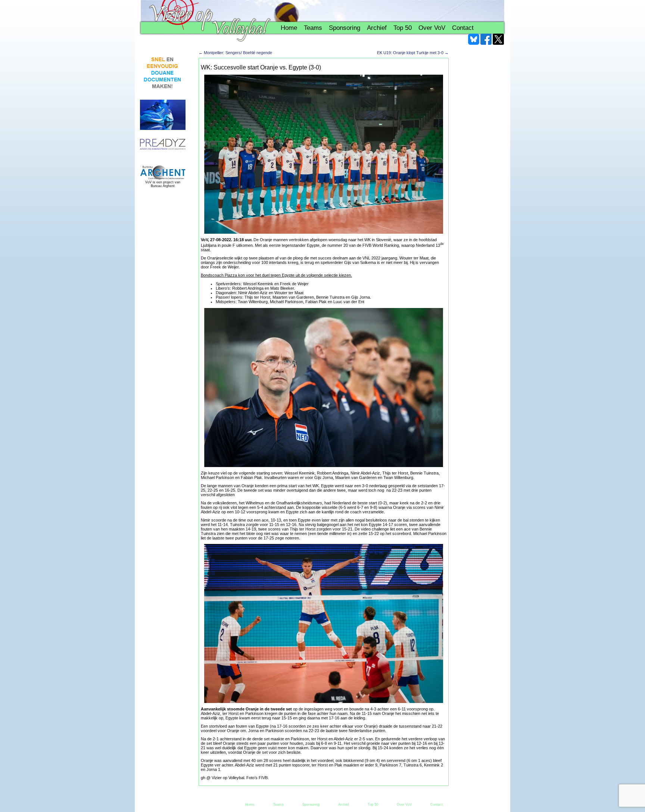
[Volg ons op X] (498, 39)
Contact (463, 27)
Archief (377, 27)
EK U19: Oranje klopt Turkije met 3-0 (413, 52)
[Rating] (163, 144)
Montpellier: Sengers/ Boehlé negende (235, 52)
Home (289, 27)
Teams (313, 27)
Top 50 (402, 27)
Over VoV (431, 27)
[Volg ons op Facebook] (486, 39)
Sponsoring (344, 27)
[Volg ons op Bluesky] (473, 39)
